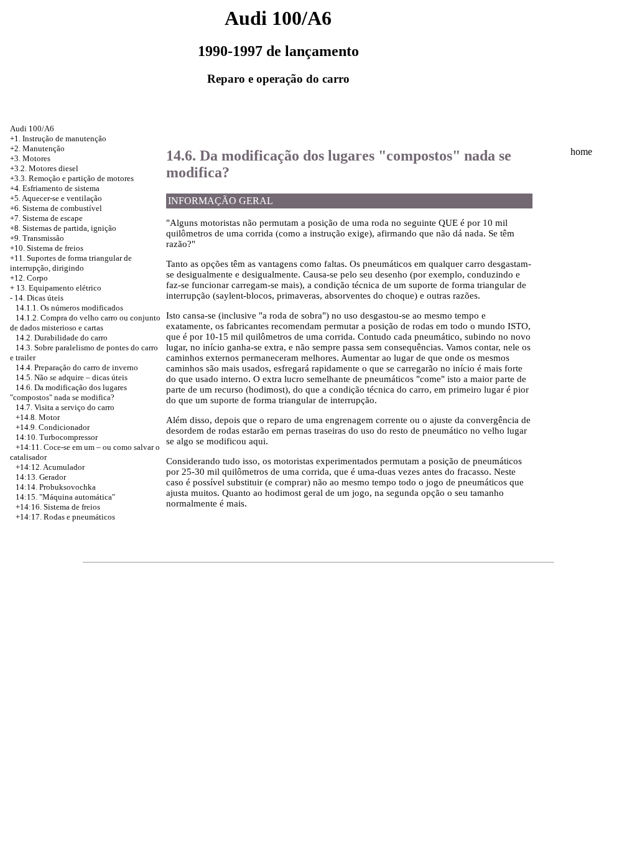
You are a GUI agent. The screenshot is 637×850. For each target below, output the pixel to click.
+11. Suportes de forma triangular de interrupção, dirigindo (71, 263)
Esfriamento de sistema (61, 188)
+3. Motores (30, 158)
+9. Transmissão (37, 238)
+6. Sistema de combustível (56, 208)
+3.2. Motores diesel (44, 168)
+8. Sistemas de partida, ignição (63, 228)
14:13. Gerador (41, 477)
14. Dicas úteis (38, 297)
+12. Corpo (29, 278)
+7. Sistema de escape (46, 218)
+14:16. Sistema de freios (58, 506)
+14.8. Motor (38, 417)
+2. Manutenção (37, 148)
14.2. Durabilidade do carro (62, 337)
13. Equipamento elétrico (58, 287)
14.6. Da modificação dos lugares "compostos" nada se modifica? (68, 392)
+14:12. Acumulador (50, 467)
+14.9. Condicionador (53, 427)
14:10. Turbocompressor (57, 437)
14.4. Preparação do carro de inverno (77, 367)
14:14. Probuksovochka (56, 487)
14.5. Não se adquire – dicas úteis (72, 377)
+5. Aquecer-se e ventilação (56, 198)
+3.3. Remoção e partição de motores (72, 178)
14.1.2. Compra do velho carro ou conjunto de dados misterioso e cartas (85, 322)
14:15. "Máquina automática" (65, 497)
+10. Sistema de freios (46, 248)
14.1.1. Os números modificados (69, 307)
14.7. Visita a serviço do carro (65, 407)
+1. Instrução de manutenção (58, 138)
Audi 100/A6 (32, 128)
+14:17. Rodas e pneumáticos (65, 516)
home (581, 151)
